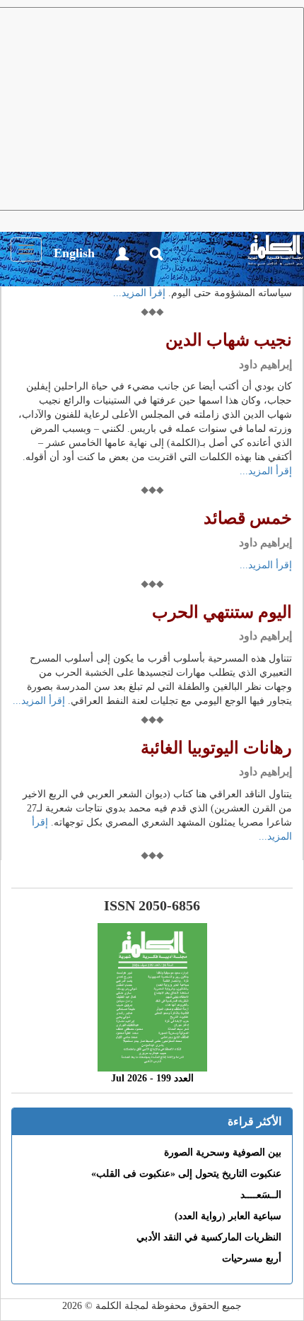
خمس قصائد (248, 518)
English (74, 253)
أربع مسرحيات (251, 1258)
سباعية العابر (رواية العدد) (228, 1216)
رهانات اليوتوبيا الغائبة (216, 748)
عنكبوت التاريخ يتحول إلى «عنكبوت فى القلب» (186, 1173)
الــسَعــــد (260, 1195)
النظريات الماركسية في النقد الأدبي (208, 1237)
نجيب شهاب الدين (228, 340)
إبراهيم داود (265, 364)
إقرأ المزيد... (139, 293)
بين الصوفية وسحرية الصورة (222, 1152)
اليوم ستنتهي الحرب (222, 612)
